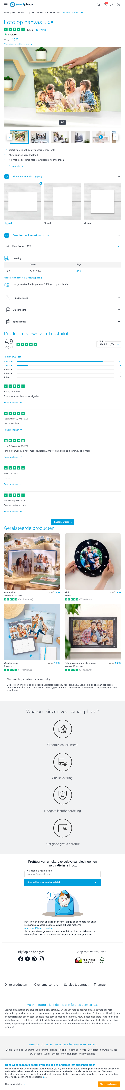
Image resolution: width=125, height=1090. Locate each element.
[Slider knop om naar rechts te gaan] (115, 137)
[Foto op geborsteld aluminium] (93, 632)
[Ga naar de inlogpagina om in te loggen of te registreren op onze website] (105, 4)
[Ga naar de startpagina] (21, 4)
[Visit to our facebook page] (20, 959)
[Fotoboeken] (32, 561)
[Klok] (93, 561)
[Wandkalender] (32, 632)
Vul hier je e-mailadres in (39, 870)
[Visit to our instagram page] (41, 959)
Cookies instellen (14, 1084)
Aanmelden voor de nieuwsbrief (44, 882)
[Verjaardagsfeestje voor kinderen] (27, 13)
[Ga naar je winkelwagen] (118, 4)
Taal (101, 341)
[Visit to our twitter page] (27, 959)
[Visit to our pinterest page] (34, 959)
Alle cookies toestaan (109, 1084)
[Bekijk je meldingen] (112, 4)
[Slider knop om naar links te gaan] (9, 137)
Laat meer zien (61, 522)
